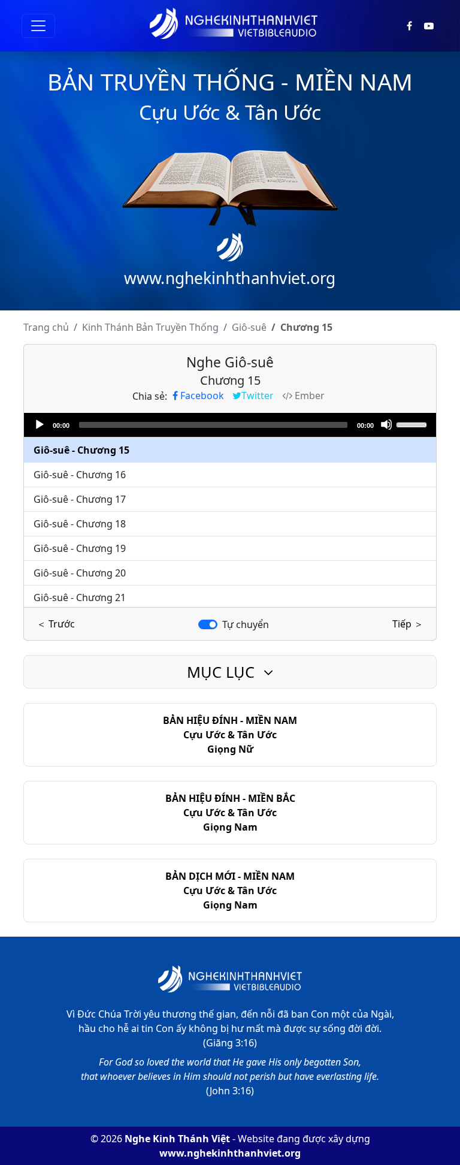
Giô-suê (249, 327)
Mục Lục (223, 672)
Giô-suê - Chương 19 (80, 548)
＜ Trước (56, 623)
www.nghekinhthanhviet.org (230, 1153)
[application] (230, 425)
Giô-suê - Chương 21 (80, 597)
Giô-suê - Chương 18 (80, 523)
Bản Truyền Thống (150, 327)
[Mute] (386, 424)
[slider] (413, 423)
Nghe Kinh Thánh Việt (177, 1138)
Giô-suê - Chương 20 (80, 573)
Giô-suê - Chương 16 (80, 474)
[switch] (207, 624)
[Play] (39, 424)
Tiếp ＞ (407, 623)
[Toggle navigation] (38, 26)
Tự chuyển (245, 624)
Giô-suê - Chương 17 (80, 499)
